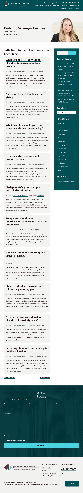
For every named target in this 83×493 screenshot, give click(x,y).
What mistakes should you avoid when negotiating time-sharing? (24, 126)
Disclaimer (8, 436)
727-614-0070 (71, 2)
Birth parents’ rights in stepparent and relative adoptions (25, 188)
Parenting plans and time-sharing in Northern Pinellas (26, 349)
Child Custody (42, 356)
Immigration (73, 5)
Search (72, 53)
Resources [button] (63, 8)
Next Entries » (45, 378)
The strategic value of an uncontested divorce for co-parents (66, 75)
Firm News (40, 196)
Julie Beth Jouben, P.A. (20, 71)
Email (31, 404)
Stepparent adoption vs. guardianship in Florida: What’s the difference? (26, 221)
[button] (81, 481)
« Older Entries (9, 378)
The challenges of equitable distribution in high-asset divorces (66, 84)
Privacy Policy (22, 484)
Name (7, 404)
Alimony (60, 127)
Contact (76, 8)
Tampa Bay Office (49, 476)
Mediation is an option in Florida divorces (66, 100)
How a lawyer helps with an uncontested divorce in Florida (67, 66)
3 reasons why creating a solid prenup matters (23, 157)
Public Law (61, 163)
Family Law (56, 5)
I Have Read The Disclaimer (17, 440)
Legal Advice (62, 156)
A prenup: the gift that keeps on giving (24, 95)
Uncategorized (63, 167)
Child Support (41, 261)
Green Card (62, 149)
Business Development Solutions (39, 484)
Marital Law (40, 102)
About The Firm (44, 5)
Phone (58, 404)
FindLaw (54, 484)
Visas (59, 170)
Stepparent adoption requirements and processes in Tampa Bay (66, 93)
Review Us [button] (72, 484)
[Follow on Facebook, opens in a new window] (63, 473)
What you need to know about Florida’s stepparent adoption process (23, 63)
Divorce (64, 5)
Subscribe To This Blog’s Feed (66, 182)
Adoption (40, 71)
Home (36, 5)
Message (7, 413)
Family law (40, 133)
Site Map (15, 484)
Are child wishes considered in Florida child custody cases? (23, 318)
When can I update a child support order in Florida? (26, 254)
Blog (70, 8)
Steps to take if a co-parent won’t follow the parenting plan (25, 287)
